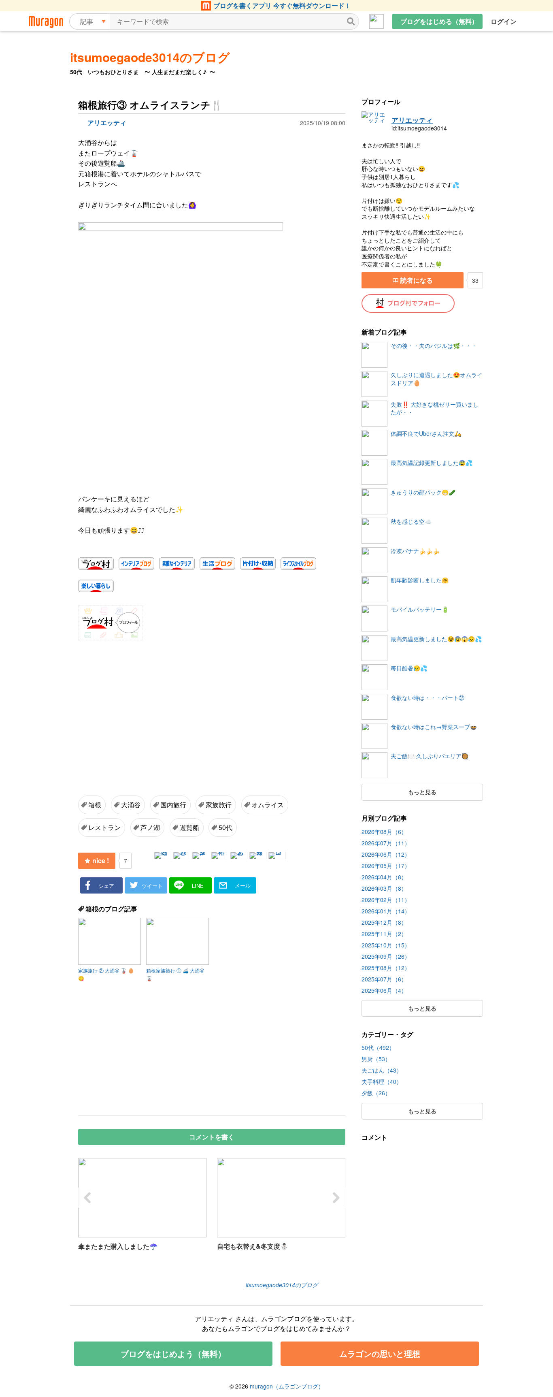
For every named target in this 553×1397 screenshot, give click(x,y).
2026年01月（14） (386, 911)
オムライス (267, 804)
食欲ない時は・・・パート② (427, 698)
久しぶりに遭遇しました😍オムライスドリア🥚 (437, 379)
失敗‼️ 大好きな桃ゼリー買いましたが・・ (435, 408)
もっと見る (422, 792)
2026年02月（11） (386, 900)
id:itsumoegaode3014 (419, 128)
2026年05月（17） (386, 866)
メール (243, 885)
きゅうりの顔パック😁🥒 (423, 492)
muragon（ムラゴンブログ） (287, 1386)
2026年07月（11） (386, 843)
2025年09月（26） (386, 956)
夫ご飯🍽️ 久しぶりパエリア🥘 (429, 756)
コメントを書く (211, 1136)
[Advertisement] (147, 706)
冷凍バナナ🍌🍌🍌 (415, 551)
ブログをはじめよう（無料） (173, 1353)
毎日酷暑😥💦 (409, 668)
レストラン (104, 827)
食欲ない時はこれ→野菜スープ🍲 (434, 727)
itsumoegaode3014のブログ (150, 57)
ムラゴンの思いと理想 (379, 1353)
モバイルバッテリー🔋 (420, 609)
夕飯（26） (376, 1093)
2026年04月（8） (384, 877)
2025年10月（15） (386, 945)
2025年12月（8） (384, 922)
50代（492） (378, 1047)
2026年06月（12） (386, 854)
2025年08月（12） (386, 968)
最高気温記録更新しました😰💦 (431, 463)
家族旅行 (219, 804)
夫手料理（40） (382, 1081)
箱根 (94, 804)
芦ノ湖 (150, 827)
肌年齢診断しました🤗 (420, 580)
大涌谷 (130, 804)
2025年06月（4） (384, 990)
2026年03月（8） (384, 888)
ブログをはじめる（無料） (439, 21)
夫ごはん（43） (382, 1070)
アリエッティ (412, 120)
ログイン (504, 21)
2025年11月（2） (384, 934)
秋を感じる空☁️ (411, 521)
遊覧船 (189, 827)
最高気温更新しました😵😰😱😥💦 (436, 639)
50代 (225, 827)
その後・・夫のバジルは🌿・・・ (434, 346)
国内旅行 (173, 804)
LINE (198, 885)
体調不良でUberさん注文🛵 (426, 433)
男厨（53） (376, 1059)
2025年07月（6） (384, 979)
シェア (106, 885)
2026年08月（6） (384, 832)
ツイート (152, 885)
